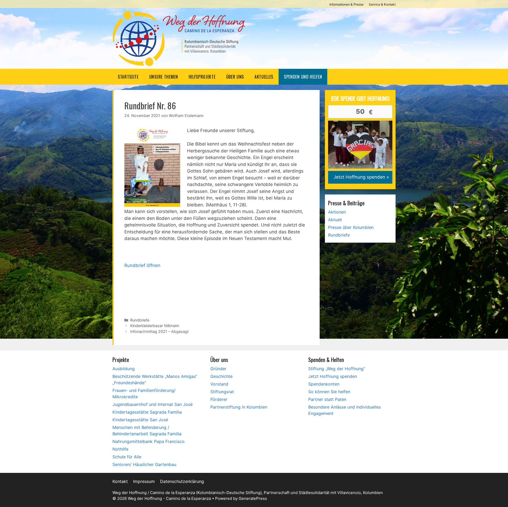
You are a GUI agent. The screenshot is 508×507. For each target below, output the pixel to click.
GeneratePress (253, 498)
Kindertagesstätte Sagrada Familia (147, 412)
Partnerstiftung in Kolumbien (238, 407)
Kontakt (120, 481)
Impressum (144, 481)
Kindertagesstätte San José (140, 419)
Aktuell (335, 219)
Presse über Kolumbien (351, 227)
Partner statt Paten (327, 399)
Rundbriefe (139, 320)
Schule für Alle (126, 456)
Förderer (218, 399)
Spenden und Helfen (303, 77)
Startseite (128, 77)
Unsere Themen (163, 77)
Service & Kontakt (382, 4)
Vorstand (219, 384)
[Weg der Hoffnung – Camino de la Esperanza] (178, 38)
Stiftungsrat (222, 391)
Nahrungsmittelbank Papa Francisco (148, 441)
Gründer (218, 368)
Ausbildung (123, 368)
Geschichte (221, 376)
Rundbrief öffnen (142, 265)
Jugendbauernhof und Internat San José (152, 404)
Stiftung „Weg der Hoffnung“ (336, 368)
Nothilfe (120, 449)
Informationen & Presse (346, 4)
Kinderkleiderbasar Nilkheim (154, 325)
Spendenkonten (323, 384)
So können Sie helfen (329, 391)
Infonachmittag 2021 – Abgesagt (159, 331)
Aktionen (337, 212)
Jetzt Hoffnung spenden (332, 376)
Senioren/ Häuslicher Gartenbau (144, 464)
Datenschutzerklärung (182, 481)
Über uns (235, 77)
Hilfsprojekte (202, 77)
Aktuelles (264, 77)
